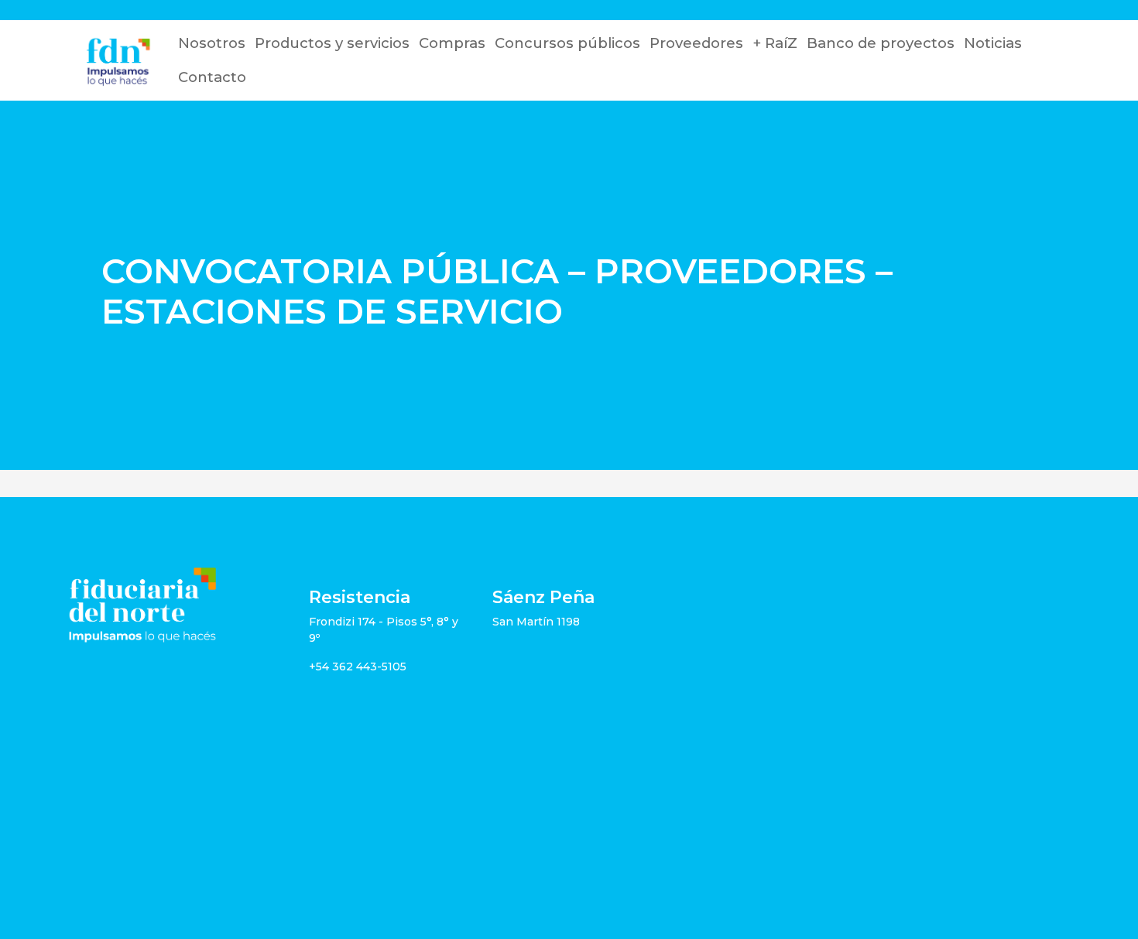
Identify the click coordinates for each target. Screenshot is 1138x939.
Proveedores (696, 43)
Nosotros (211, 43)
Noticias (993, 43)
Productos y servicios (332, 43)
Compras (452, 43)
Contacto (212, 77)
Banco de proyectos (881, 43)
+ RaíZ (774, 43)
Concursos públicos (567, 43)
